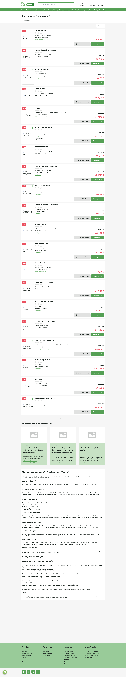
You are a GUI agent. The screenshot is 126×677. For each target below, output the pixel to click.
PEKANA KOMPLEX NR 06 (43, 185)
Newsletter (24, 657)
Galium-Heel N (40, 263)
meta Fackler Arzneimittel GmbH (43, 54)
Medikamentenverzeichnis (70, 657)
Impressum (73, 672)
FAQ (23, 659)
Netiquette (101, 672)
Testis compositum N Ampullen (46, 166)
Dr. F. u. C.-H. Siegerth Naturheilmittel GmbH (46, 228)
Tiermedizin (39, 10)
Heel (36, 291)
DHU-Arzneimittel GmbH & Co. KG (43, 151)
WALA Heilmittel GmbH (40, 248)
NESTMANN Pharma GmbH (41, 209)
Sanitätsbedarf (73, 10)
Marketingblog (46, 655)
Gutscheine (102, 10)
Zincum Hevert (40, 89)
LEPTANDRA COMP (41, 31)
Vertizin (37, 108)
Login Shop (46, 651)
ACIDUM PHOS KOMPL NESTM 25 (46, 205)
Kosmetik (66, 10)
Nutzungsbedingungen (91, 672)
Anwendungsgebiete (69, 661)
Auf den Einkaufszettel (83, 44)
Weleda (36, 407)
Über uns (24, 651)
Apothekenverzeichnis (69, 651)
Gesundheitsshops (69, 653)
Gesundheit (24, 10)
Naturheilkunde (48, 10)
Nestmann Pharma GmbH (41, 383)
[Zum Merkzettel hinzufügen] (32, 31)
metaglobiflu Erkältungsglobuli (46, 50)
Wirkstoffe (66, 659)
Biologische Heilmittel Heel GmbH (43, 35)
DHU (36, 155)
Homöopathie (38, 78)
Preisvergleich (96, 44)
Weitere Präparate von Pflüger (42, 116)
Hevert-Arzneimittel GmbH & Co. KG (44, 93)
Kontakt (24, 661)
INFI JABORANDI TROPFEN (44, 302)
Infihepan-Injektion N (42, 360)
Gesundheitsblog (93, 10)
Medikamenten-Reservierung (29, 653)
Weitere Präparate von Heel (41, 39)
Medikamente (31, 10)
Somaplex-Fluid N (41, 224)
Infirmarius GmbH (39, 306)
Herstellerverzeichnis (69, 655)
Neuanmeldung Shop (48, 653)
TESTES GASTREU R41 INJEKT (45, 321)
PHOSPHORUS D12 (41, 147)
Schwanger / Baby (57, 10)
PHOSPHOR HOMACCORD (44, 282)
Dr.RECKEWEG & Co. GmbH (41, 73)
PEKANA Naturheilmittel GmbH (42, 132)
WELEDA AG (38, 403)
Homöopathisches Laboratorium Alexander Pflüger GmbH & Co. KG (51, 112)
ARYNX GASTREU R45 (42, 69)
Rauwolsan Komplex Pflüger (44, 340)
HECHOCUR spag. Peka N (43, 127)
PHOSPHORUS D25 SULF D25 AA (46, 398)
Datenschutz (81, 672)
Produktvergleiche (83, 10)
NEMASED (38, 379)
